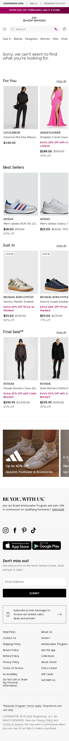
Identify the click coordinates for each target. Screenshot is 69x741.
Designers (31, 38)
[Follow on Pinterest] (24, 532)
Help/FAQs (9, 632)
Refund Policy (11, 656)
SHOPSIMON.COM (13, 3)
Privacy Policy (11, 662)
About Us (46, 632)
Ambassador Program (54, 644)
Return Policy (11, 650)
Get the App (48, 650)
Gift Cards (47, 674)
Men (56, 38)
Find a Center (49, 668)
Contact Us (9, 638)
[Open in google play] (46, 548)
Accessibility (10, 674)
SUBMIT (34, 593)
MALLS (34, 3)
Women (45, 38)
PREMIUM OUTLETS (54, 3)
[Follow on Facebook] (15, 532)
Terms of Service (13, 668)
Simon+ (45, 638)
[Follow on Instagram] (6, 532)
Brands (18, 38)
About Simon (49, 662)
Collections (47, 656)
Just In (7, 38)
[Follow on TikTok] (33, 532)
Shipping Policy (12, 644)
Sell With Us (48, 680)
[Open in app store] (17, 548)
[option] (22, 122)
